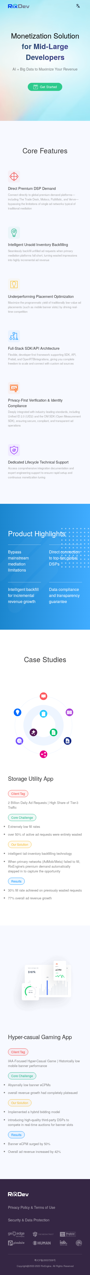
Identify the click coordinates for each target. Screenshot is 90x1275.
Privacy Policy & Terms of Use (31, 1207)
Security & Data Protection (29, 1219)
